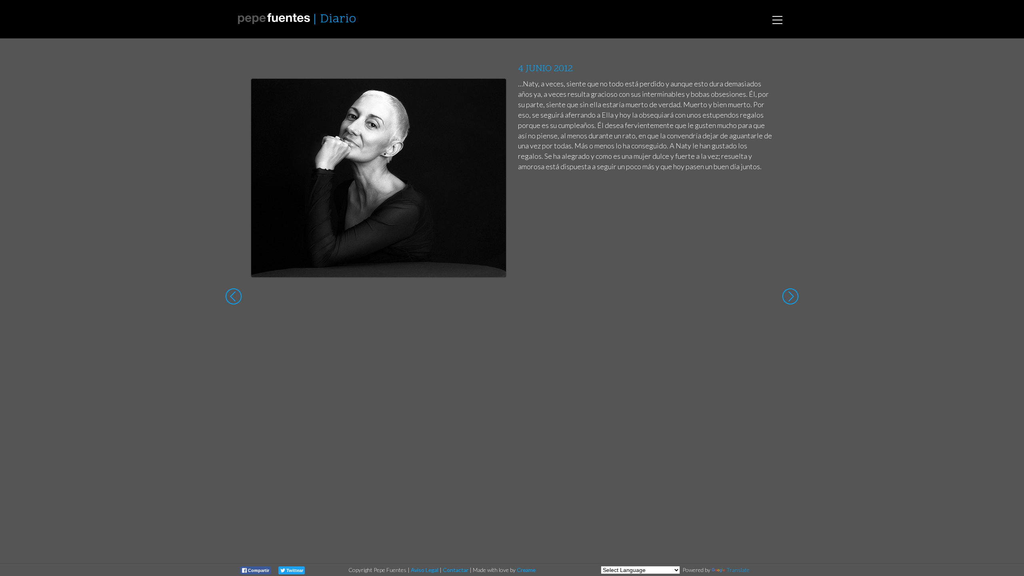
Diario (338, 19)
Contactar (455, 569)
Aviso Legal (424, 569)
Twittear (294, 570)
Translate (738, 569)
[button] (494, 92)
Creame (526, 569)
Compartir (258, 570)
